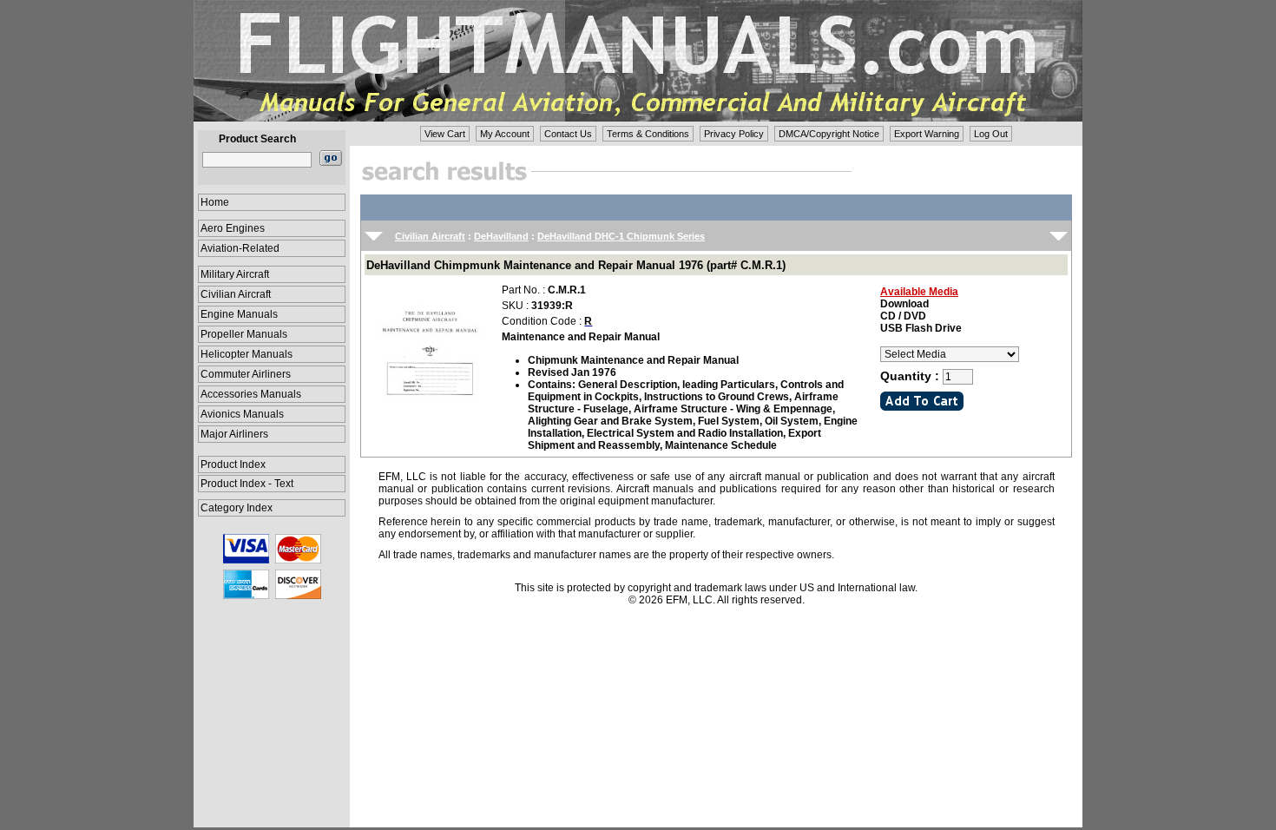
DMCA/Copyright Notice (829, 133)
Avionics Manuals (242, 414)
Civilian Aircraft (236, 294)
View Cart (444, 133)
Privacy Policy (734, 133)
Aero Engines (233, 228)
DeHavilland (501, 236)
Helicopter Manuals (247, 354)
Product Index (233, 464)
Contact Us (568, 133)
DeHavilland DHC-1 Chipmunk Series (621, 236)
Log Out (991, 133)
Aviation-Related (240, 248)
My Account (504, 133)
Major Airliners (234, 434)
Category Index (237, 508)
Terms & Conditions (648, 133)
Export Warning (926, 133)
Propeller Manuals (244, 334)
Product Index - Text (247, 484)
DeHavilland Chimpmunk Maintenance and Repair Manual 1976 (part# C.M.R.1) (576, 265)
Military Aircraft (235, 274)
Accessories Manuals (251, 394)
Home (215, 202)
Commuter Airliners (246, 374)
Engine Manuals (239, 314)
